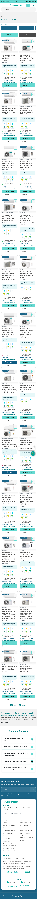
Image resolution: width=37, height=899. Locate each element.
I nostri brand (23, 828)
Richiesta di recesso (8, 848)
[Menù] (2, 5)
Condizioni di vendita (9, 830)
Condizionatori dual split (26, 28)
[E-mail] (33, 789)
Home (3, 16)
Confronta (7, 88)
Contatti (22, 840)
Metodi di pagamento (9, 825)
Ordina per (27, 34)
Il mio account (7, 820)
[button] (33, 453)
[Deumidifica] (12, 70)
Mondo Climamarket (25, 822)
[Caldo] (8, 70)
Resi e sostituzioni (8, 833)
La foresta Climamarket (26, 837)
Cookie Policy (7, 841)
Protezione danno (8, 836)
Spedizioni (6, 828)
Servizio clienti (24, 825)
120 (23, 705)
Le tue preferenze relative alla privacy (12, 813)
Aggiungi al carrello (9, 85)
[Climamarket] (16, 5)
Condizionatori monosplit (9, 28)
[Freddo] (4, 70)
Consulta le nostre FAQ (9, 851)
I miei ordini (6, 822)
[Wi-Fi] (4, 73)
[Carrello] (34, 5)
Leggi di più (4, 722)
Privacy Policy (7, 838)
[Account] (31, 5)
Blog (21, 820)
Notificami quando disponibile (9, 362)
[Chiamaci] (28, 5)
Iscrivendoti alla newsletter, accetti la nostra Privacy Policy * (18, 794)
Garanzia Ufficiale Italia (26, 830)
